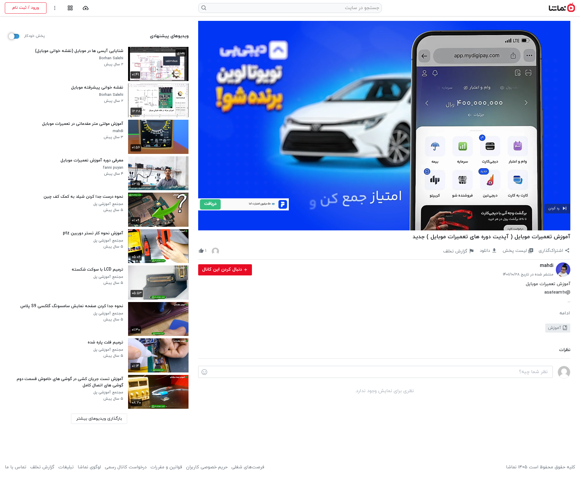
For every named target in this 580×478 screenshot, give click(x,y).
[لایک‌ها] (215, 251)
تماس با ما (15, 467)
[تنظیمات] (55, 8)
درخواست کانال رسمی (126, 467)
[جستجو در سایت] (204, 8)
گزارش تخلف (42, 467)
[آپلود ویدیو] (85, 8)
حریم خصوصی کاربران (206, 467)
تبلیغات (66, 467)
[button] (557, 208)
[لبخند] (204, 372)
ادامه (564, 313)
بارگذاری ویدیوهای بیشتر (99, 418)
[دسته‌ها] (70, 8)
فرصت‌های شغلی (247, 467)
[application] (384, 125)
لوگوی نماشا (89, 467)
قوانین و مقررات (166, 467)
